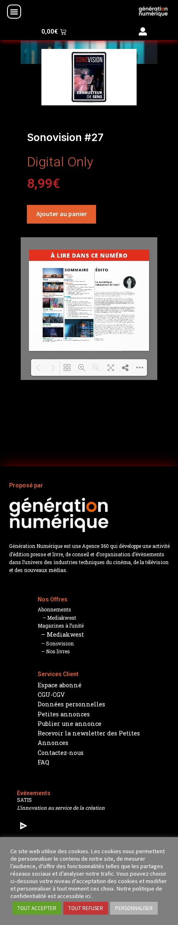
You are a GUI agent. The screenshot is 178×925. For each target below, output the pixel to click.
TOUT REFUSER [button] (85, 908)
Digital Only (60, 162)
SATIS (24, 799)
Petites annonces (64, 714)
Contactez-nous (61, 753)
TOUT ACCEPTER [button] (36, 908)
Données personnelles (71, 704)
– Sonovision (56, 643)
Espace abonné (60, 685)
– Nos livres (54, 651)
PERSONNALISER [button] (134, 908)
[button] (14, 12)
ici (88, 896)
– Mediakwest (57, 617)
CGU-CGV (51, 695)
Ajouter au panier (61, 213)
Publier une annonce (69, 724)
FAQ (43, 762)
